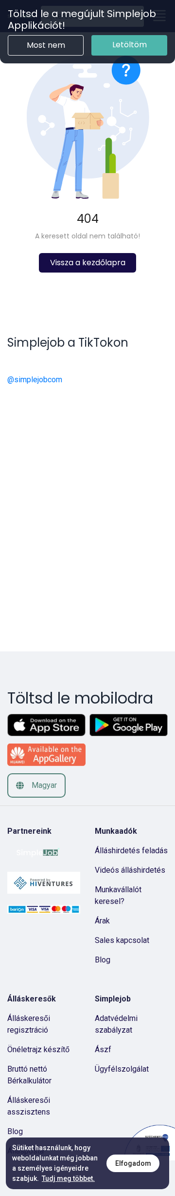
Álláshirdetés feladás (131, 850)
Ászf (103, 1049)
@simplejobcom (34, 379)
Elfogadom (133, 1163)
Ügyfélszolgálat (122, 1069)
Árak (102, 920)
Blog (102, 959)
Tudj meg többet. (68, 1178)
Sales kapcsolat (122, 940)
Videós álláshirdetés (130, 870)
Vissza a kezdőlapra (87, 262)
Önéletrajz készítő (38, 1049)
